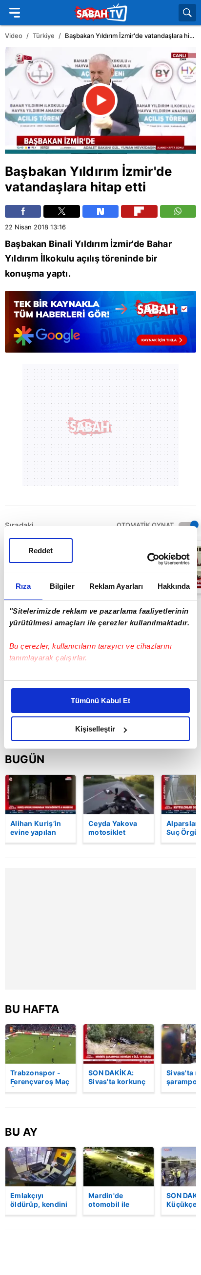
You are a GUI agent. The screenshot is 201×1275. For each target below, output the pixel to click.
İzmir (138, 171)
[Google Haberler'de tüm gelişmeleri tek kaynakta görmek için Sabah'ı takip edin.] (100, 326)
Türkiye (44, 35)
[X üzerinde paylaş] (61, 211)
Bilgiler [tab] (62, 586)
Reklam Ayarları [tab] (116, 586)
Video (13, 35)
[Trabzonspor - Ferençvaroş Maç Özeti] (40, 1044)
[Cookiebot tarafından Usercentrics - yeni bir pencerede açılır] (147, 559)
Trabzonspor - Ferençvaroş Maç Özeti (40, 1078)
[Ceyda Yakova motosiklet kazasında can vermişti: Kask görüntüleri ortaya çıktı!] (118, 794)
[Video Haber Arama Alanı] (187, 12)
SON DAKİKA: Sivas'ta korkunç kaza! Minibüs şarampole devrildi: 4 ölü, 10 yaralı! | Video (118, 1078)
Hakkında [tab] (174, 586)
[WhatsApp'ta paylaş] (178, 211)
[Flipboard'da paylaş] (139, 211)
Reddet (40, 550)
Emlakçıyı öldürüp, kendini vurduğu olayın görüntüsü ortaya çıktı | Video (39, 1200)
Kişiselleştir (95, 729)
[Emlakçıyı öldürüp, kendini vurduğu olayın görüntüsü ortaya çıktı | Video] (40, 1166)
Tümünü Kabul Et (100, 700)
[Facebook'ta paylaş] (23, 211)
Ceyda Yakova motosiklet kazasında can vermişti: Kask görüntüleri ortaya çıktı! (113, 828)
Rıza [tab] (23, 586)
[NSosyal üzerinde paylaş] (100, 211)
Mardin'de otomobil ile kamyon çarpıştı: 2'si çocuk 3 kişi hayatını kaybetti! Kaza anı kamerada (118, 1200)
